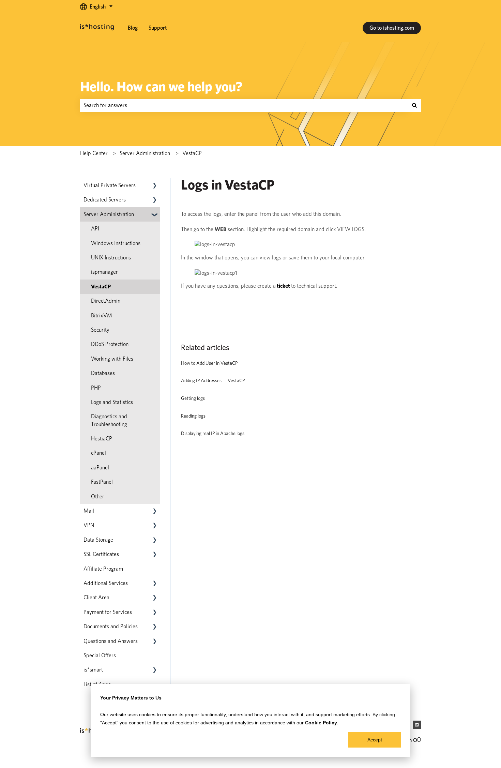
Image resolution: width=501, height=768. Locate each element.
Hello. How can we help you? (161, 86)
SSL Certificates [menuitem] (101, 554)
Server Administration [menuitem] (109, 214)
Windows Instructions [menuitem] (115, 243)
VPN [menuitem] (89, 525)
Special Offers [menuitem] (100, 655)
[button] (154, 186)
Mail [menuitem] (89, 511)
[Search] (414, 105)
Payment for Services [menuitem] (108, 612)
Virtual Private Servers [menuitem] (110, 185)
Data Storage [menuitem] (98, 540)
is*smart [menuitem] (93, 669)
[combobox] (244, 105)
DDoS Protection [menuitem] (109, 344)
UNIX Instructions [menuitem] (111, 257)
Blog (133, 28)
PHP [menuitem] (96, 388)
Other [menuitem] (97, 496)
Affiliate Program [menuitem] (103, 569)
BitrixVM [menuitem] (101, 315)
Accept (374, 739)
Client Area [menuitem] (96, 597)
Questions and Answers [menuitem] (111, 641)
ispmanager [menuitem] (104, 272)
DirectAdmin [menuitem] (105, 301)
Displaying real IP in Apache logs (212, 433)
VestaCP (192, 153)
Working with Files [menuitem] (112, 359)
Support (158, 28)
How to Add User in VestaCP (209, 363)
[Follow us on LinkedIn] (417, 725)
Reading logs (193, 416)
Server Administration (145, 153)
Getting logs (193, 398)
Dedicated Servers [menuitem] (105, 199)
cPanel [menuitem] (98, 453)
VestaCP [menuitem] (101, 286)
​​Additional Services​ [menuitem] (106, 583)
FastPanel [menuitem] (102, 482)
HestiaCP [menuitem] (101, 438)
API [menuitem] (95, 228)
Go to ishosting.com (391, 28)
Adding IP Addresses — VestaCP (213, 380)
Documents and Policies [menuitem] (111, 626)
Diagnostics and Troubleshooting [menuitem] (109, 420)
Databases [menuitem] (103, 373)
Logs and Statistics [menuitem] (112, 402)
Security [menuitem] (100, 330)
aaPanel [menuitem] (100, 467)
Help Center (94, 153)
